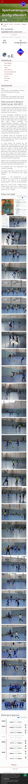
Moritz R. (6, 80)
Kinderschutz (21, 772)
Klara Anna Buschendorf (10, 71)
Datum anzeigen (23, 717)
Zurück (14, 764)
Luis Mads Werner (8, 74)
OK (25, 775)
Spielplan (24, 24)
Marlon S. (6, 76)
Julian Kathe (8, 69)
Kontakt (15, 772)
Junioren (6, 24)
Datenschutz (6, 778)
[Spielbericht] (25, 725)
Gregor (6, 67)
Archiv (11, 24)
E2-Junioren (17, 24)
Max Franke (7, 78)
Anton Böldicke (8, 63)
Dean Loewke (7, 65)
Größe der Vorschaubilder (22, 196)
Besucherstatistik (7, 772)
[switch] (18, 717)
